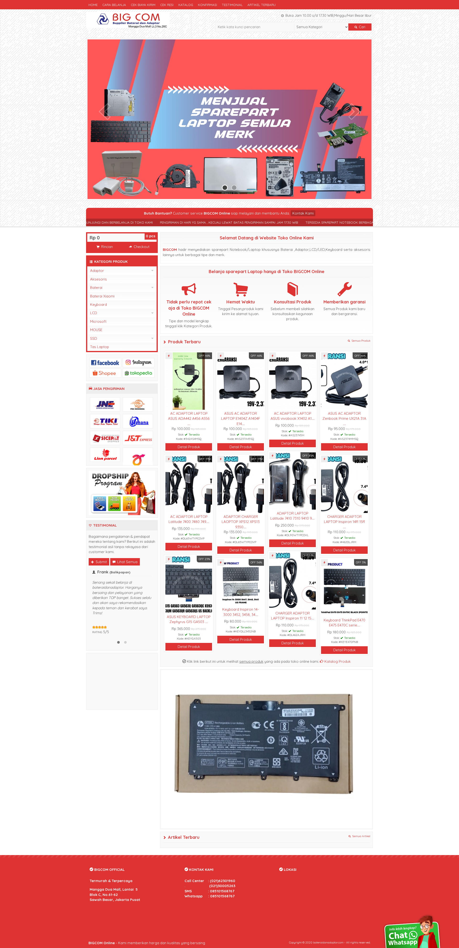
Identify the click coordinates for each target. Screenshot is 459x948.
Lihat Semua (126, 562)
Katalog (185, 5)
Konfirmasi (207, 5)
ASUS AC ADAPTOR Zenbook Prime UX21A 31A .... (344, 418)
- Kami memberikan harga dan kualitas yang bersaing (146, 943)
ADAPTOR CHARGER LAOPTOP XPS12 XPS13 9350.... (241, 521)
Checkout (141, 246)
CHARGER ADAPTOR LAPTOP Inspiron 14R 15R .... (344, 521)
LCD (93, 313)
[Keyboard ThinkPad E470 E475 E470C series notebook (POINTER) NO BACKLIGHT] (344, 587)
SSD (93, 338)
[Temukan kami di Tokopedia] (138, 373)
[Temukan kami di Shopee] (105, 373)
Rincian (106, 246)
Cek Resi (167, 5)
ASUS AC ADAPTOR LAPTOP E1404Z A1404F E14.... (240, 418)
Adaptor (97, 270)
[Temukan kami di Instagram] (138, 362)
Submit (101, 562)
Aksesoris (98, 279)
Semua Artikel (360, 836)
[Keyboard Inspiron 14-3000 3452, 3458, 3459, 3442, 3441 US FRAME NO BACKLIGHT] (240, 582)
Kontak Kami (303, 213)
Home (93, 5)
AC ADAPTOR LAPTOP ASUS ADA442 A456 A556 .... (188, 418)
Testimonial (232, 5)
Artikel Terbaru (261, 5)
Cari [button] (361, 27)
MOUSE (96, 330)
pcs (150, 236)
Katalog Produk (337, 661)
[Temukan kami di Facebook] (105, 362)
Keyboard (98, 304)
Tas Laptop (99, 347)
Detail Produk (189, 447)
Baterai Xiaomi (102, 296)
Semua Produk (360, 340)
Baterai (96, 287)
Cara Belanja (114, 5)
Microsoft (98, 321)
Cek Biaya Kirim (143, 5)
